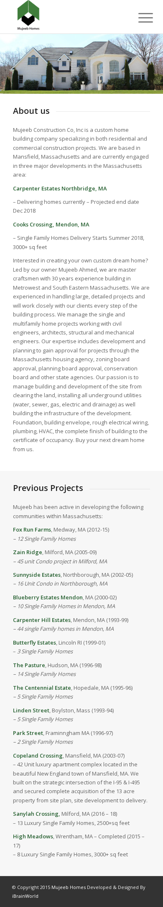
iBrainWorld (25, 896)
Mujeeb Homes (69, 887)
